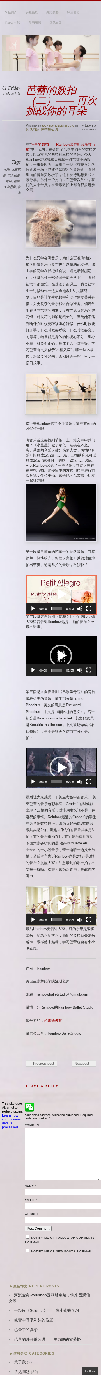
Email (31, 1200)
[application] (61, 595)
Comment (33, 1125)
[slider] (56, 608)
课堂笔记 (73, 12)
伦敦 (7, 169)
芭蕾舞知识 (12, 22)
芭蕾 (17, 181)
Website (32, 1214)
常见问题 (55, 22)
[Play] (33, 608)
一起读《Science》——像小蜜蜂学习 (46, 1310)
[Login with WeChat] (29, 1107)
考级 (9, 181)
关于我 (20, 1362)
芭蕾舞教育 (53, 1020)
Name (30, 1186)
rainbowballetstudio (58, 125)
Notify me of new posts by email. (62, 1251)
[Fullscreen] (89, 608)
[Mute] (80, 608)
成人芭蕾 (14, 175)
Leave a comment (89, 127)
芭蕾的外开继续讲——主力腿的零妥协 (47, 1339)
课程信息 (32, 12)
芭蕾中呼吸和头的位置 (33, 1320)
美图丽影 (35, 22)
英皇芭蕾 (10, 187)
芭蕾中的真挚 (26, 1330)
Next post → (84, 1063)
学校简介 (11, 12)
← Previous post (41, 1063)
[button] (61, 594)
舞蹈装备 (52, 12)
